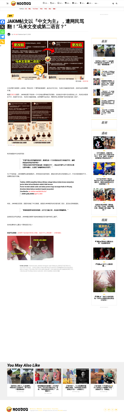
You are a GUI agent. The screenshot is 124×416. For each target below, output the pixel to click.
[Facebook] (2, 22)
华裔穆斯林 (60, 267)
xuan (14, 145)
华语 (65, 267)
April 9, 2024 (38, 194)
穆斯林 (65, 269)
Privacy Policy (55, 408)
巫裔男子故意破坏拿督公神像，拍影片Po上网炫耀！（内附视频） (40, 233)
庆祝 (33, 269)
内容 (52, 267)
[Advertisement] (104, 25)
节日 (71, 269)
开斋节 (37, 269)
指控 (43, 269)
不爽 (66, 265)
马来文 (35, 271)
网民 (68, 269)
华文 (55, 267)
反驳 (68, 267)
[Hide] (0, 45)
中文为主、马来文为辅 (32, 267)
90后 (41, 8)
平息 (30, 269)
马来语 (55, 271)
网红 (30, 8)
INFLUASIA (60, 410)
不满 (63, 265)
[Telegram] (2, 37)
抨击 (40, 269)
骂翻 (58, 271)
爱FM (61, 269)
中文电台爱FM (43, 267)
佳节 (49, 267)
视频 (54, 8)
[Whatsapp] (2, 32)
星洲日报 (85, 81)
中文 (69, 265)
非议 (24, 271)
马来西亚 (49, 271)
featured (31, 265)
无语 (52, 269)
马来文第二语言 (42, 271)
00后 (45, 8)
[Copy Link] (2, 41)
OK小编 (15, 34)
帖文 (27, 269)
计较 (21, 271)
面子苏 (28, 271)
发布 (71, 267)
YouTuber (35, 8)
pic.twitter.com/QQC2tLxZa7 (37, 191)
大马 (26, 8)
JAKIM (60, 265)
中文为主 (22, 267)
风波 (31, 271)
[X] (2, 27)
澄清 (58, 269)
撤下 (49, 269)
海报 (55, 269)
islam (35, 265)
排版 (46, 269)
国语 (21, 269)
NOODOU (40, 410)
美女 (50, 8)
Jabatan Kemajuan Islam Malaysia (47, 265)
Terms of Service (47, 408)
